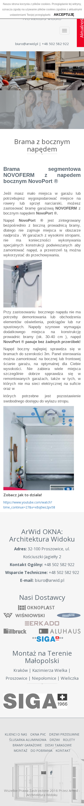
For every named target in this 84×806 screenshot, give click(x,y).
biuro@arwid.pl (26, 43)
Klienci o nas (16, 734)
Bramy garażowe (27, 745)
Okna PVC (38, 734)
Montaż (20, 750)
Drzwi (55, 740)
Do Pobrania (41, 750)
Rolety (69, 740)
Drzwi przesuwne (64, 734)
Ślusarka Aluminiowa (27, 740)
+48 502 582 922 (59, 564)
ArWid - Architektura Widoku (53, 792)
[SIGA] (35, 701)
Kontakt (63, 750)
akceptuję (64, 14)
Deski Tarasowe (58, 745)
